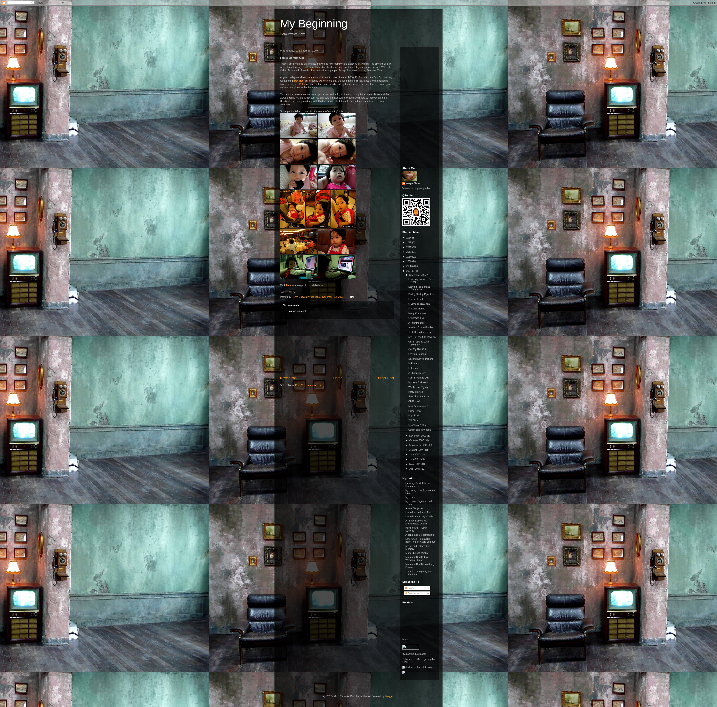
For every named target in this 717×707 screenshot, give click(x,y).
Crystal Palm (298, 84)
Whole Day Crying (418, 387)
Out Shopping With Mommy (418, 343)
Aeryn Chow (413, 183)
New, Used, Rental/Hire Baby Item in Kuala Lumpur (420, 540)
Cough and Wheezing (419, 429)
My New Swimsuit (418, 382)
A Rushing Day (416, 322)
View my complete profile (416, 188)
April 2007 (415, 468)
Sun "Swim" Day (417, 425)
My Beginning (313, 23)
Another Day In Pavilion (421, 327)
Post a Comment (297, 311)
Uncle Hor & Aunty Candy (419, 516)
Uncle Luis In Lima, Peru (418, 512)
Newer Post (288, 378)
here (288, 285)
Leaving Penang (417, 354)
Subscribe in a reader (414, 654)
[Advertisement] (337, 347)
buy (300, 101)
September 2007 (418, 445)
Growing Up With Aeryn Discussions (417, 485)
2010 (409, 256)
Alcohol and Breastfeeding (419, 534)
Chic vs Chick (415, 299)
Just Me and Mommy (419, 332)
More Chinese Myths (416, 553)
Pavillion (298, 80)
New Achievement (418, 406)
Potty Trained (415, 391)
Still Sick (413, 420)
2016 (409, 237)
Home (337, 378)
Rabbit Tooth (415, 410)
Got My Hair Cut (417, 349)
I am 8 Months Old (418, 377)
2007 (409, 271)
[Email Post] (351, 296)
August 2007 (416, 450)
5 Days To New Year (419, 303)
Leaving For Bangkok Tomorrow (419, 288)
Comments (413, 593)
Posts (410, 588)
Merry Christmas (417, 313)
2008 (409, 266)
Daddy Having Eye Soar (421, 294)
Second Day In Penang (420, 358)
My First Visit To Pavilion (422, 337)
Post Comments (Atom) (308, 385)
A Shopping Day (417, 373)
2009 (409, 261)
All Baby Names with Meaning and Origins (416, 522)
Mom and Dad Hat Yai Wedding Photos (417, 558)
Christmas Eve (416, 318)
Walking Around (416, 308)
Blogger (389, 696)
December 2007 (418, 275)
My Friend (410, 497)
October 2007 (417, 440)
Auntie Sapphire (414, 508)
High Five (413, 415)
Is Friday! (413, 368)
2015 (409, 242)
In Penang (413, 363)
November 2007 (418, 435)
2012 (409, 247)
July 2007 (414, 454)
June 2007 (415, 459)
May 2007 (415, 464)
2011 (409, 251)
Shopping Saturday (418, 396)
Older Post (386, 378)
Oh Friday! (414, 401)
